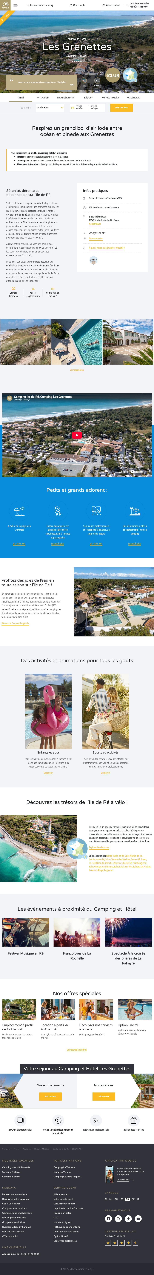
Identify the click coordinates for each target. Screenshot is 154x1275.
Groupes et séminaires (13, 1222)
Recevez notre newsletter (15, 1194)
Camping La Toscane (64, 1167)
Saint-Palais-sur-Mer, (123, 866)
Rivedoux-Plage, (96, 870)
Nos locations (43, 97)
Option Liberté (61, 1236)
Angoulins (108, 870)
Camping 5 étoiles (11, 1176)
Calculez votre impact (64, 1203)
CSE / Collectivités (11, 1203)
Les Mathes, (145, 866)
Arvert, (144, 859)
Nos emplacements (65, 97)
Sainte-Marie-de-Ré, (115, 855)
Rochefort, (128, 863)
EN (116, 1199)
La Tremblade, (95, 863)
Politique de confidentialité (67, 1227)
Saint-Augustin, (140, 863)
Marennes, (118, 863)
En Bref (20, 97)
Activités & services (111, 97)
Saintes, (136, 866)
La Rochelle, (107, 863)
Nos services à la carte (13, 1231)
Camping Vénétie (62, 1172)
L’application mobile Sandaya (68, 1208)
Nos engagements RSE (14, 1217)
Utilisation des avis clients (66, 1231)
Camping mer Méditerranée (16, 1167)
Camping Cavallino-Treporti (67, 1176)
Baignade (88, 97)
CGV (56, 1217)
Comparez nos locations (14, 1208)
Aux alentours (133, 97)
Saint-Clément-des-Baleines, (118, 859)
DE (133, 1199)
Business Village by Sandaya (16, 1227)
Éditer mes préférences (65, 1241)
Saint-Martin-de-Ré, (133, 855)
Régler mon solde (62, 1213)
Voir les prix (121, 107)
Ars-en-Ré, (135, 859)
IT (138, 1199)
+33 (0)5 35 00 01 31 (97, 233)
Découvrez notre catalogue (15, 1199)
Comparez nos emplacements (17, 1213)
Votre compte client (63, 1199)
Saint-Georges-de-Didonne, (101, 866)
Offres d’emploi (9, 1236)
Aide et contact (61, 1194)
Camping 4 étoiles (11, 1172)
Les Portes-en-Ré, (97, 859)
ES (122, 1199)
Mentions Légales (62, 1222)
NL (110, 1199)
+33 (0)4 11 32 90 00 (29, 1254)
